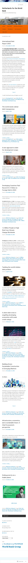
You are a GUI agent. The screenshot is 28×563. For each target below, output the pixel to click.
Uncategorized (9, 98)
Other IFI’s (4, 32)
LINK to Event (14, 503)
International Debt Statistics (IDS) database (16, 58)
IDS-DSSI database (13, 84)
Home (3, 26)
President (10, 220)
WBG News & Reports (18, 26)
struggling (9, 292)
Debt (17, 98)
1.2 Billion (21, 257)
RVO (9, 140)
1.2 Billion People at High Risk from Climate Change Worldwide (10, 230)
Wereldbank (19, 140)
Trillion (22, 220)
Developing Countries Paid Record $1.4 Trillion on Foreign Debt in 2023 (11, 188)
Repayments (5, 140)
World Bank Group (12, 100)
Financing (13, 304)
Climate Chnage (5, 258)
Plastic (3, 511)
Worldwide (15, 261)
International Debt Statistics (8, 99)
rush (15, 342)
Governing (14, 219)
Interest (20, 219)
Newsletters (10, 29)
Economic (4, 467)
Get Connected (18, 29)
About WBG (9, 26)
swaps (9, 178)
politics (20, 139)
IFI (4, 178)
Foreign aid (8, 219)
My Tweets (4, 522)
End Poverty (15, 258)
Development (22, 177)
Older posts (5, 515)
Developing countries (7, 354)
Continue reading (6, 137)
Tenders (4, 29)
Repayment (15, 220)
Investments (5, 220)
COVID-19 (21, 302)
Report (14, 92)
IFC (21, 98)
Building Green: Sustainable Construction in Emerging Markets (10, 366)
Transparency (13, 140)
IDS (20, 98)
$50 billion (9, 348)
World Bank (4, 100)
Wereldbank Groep (19, 99)
